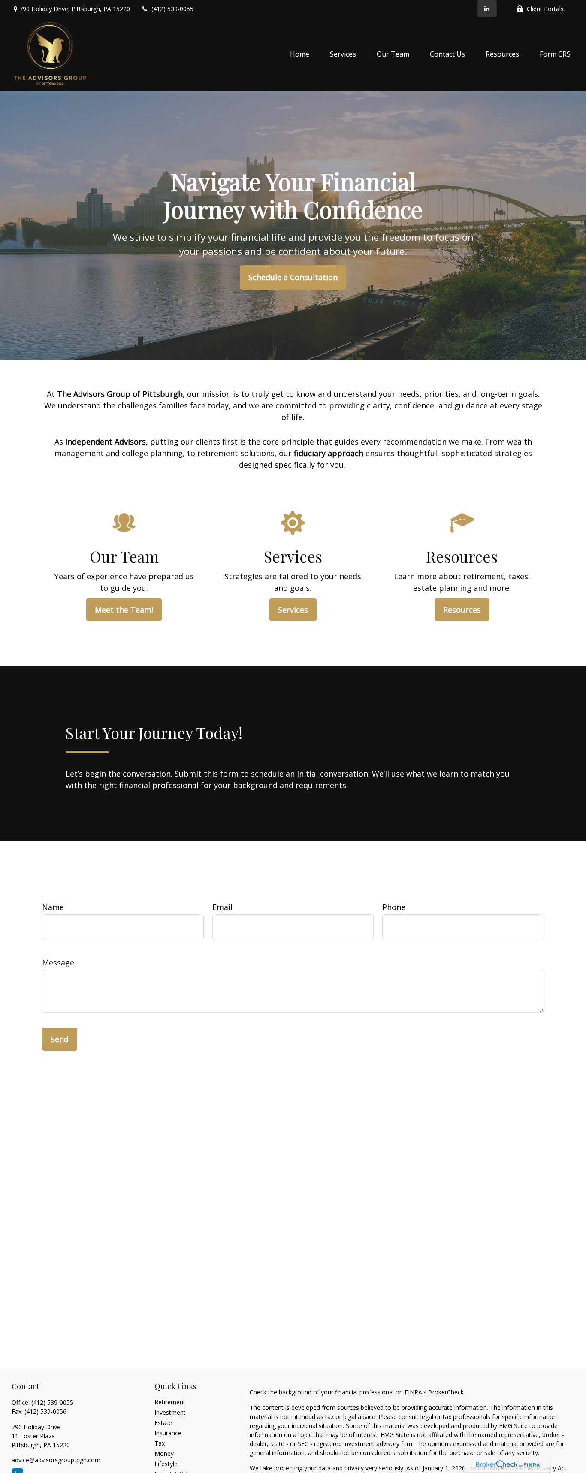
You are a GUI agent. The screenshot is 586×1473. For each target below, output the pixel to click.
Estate (163, 1423)
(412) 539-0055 (172, 9)
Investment (170, 1412)
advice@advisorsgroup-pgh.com (56, 1460)
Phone (393, 907)
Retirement (169, 1402)
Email (222, 907)
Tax (159, 1443)
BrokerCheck (446, 1392)
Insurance (167, 1433)
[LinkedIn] (487, 8)
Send (60, 1039)
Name (53, 907)
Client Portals (545, 9)
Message (58, 962)
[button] (299, 54)
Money (164, 1453)
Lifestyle (166, 1464)
